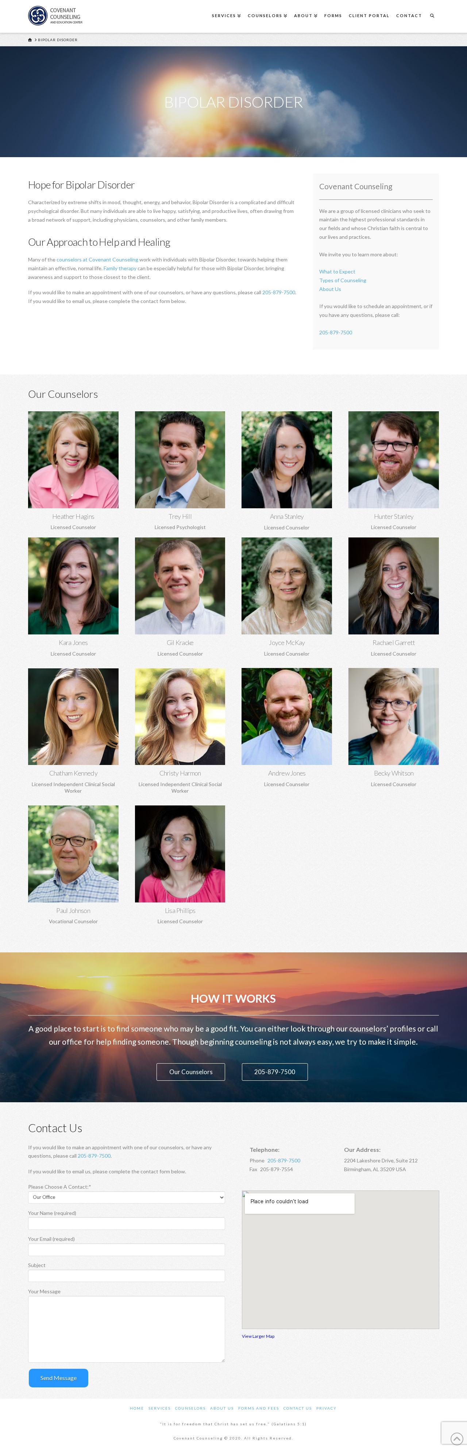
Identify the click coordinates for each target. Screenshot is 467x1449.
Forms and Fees (258, 1408)
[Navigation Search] (432, 16)
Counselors (190, 1408)
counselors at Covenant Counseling (97, 259)
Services (159, 1408)
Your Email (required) (51, 1239)
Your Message (44, 1291)
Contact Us (297, 1408)
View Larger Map (258, 1336)
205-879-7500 (278, 292)
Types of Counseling (342, 280)
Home (137, 1408)
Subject (37, 1265)
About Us (330, 289)
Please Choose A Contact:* (59, 1187)
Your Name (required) (52, 1213)
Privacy (326, 1408)
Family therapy (120, 268)
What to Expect (337, 271)
